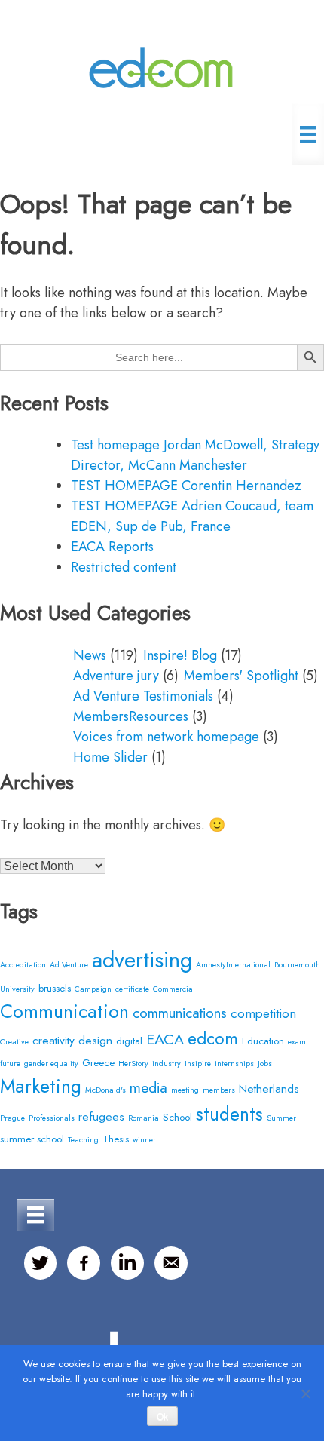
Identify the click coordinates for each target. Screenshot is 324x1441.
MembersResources (130, 716)
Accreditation (23, 964)
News (89, 655)
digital (129, 1041)
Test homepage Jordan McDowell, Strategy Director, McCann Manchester (195, 455)
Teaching (83, 1139)
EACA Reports (112, 546)
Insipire (198, 1063)
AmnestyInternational (233, 964)
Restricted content (123, 567)
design (95, 1040)
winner (144, 1139)
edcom (213, 1038)
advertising (142, 960)
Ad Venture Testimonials (143, 696)
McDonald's (105, 1090)
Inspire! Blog (180, 655)
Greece (98, 1063)
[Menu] (308, 134)
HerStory (133, 1063)
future (10, 1063)
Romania (143, 1118)
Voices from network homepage (166, 737)
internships (234, 1063)
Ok (162, 1417)
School (177, 1117)
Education (263, 1041)
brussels (54, 988)
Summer (281, 1118)
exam (297, 1041)
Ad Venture (69, 964)
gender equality (51, 1063)
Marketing (40, 1085)
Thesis (115, 1139)
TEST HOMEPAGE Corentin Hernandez (186, 485)
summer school (32, 1139)
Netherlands (269, 1088)
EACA (165, 1039)
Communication (64, 1011)
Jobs (265, 1063)
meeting (185, 1090)
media (148, 1087)
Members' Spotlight (241, 675)
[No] (305, 1393)
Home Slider (110, 757)
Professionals (52, 1118)
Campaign (93, 989)
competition (263, 1013)
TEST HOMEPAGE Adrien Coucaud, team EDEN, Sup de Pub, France (192, 516)
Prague (12, 1118)
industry (166, 1063)
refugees (101, 1116)
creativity (53, 1040)
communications (180, 1013)
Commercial (174, 989)
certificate (132, 989)
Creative (14, 1041)
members (219, 1090)
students (229, 1114)
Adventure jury (116, 675)
